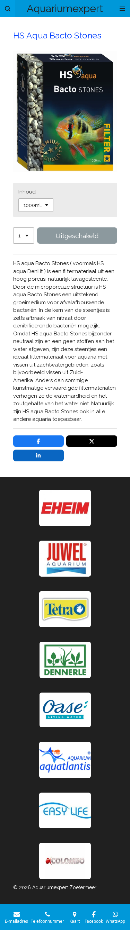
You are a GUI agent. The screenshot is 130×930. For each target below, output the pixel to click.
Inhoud (27, 192)
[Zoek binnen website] (7, 8)
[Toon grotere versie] (65, 609)
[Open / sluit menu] (122, 8)
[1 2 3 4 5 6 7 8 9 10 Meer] (23, 235)
